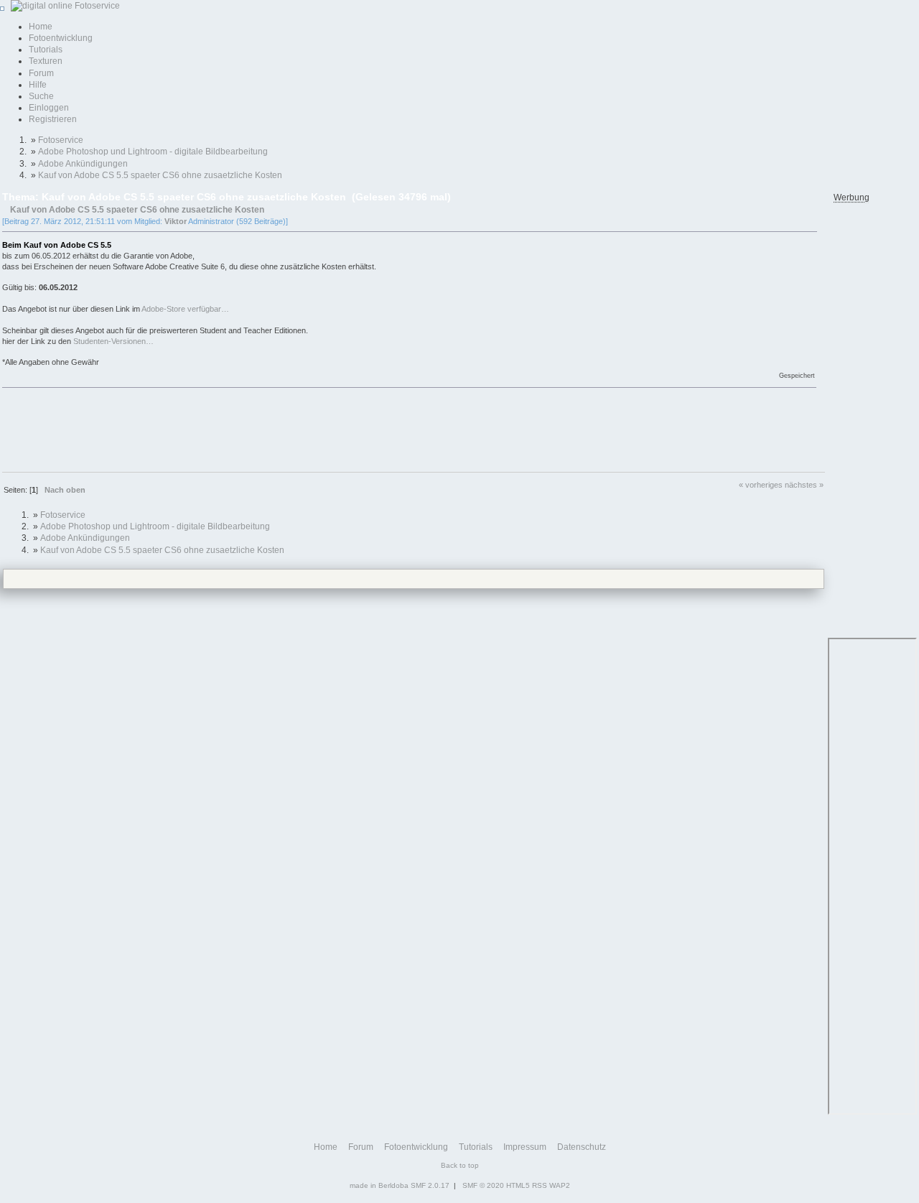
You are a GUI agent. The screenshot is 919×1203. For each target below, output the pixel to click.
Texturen (45, 61)
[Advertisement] (263, 428)
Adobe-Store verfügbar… (185, 309)
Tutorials (45, 50)
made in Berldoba (379, 1185)
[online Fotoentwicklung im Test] (63, 6)
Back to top (460, 1165)
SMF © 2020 (483, 1185)
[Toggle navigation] (2, 8)
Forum (41, 73)
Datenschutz (581, 1147)
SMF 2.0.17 (430, 1185)
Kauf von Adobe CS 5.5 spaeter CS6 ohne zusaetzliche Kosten (137, 209)
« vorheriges (761, 484)
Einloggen (49, 108)
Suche (41, 96)
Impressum (524, 1147)
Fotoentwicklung (61, 38)
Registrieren (53, 119)
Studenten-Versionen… (113, 341)
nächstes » (804, 484)
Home (40, 27)
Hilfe (38, 85)
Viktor (175, 221)
